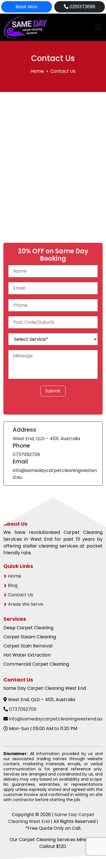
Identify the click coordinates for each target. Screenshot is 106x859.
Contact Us (20, 595)
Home (37, 71)
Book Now (26, 6)
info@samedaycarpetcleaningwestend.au (55, 719)
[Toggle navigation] (97, 27)
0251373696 (81, 6)
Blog (13, 585)
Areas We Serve (25, 604)
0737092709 (26, 454)
